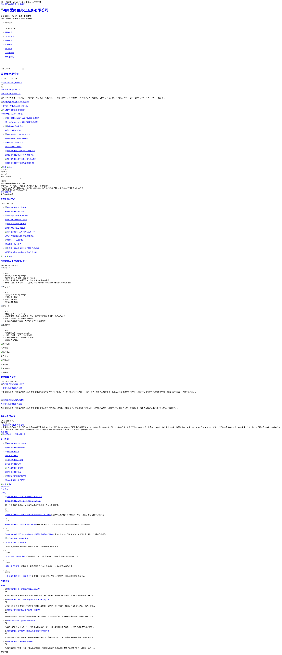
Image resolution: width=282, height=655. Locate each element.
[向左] (3, 167)
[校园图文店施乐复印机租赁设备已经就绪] (22, 248)
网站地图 (4, 4)
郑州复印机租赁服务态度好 (11, 404)
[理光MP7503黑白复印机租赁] (13, 110)
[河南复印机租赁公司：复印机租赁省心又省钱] (23, 497)
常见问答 (5, 581)
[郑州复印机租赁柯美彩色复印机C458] (20, 159)
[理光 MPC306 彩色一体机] (11, 83)
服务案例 (8, 40)
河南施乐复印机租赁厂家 (15, 480)
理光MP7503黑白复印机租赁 (12, 114)
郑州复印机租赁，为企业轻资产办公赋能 (21, 524)
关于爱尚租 (9, 53)
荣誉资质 (8, 45)
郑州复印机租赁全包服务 (15, 448)
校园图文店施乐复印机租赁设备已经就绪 (21, 252)
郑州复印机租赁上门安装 (15, 211)
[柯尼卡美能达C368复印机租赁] (17, 134)
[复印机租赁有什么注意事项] (16, 538)
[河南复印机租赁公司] (14, 460)
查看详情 (4, 432)
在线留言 (12, 4)
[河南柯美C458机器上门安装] (17, 216)
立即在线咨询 (6, 192)
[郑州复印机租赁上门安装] (15, 207)
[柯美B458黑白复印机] (14, 143)
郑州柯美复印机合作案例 (15, 228)
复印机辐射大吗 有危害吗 (15, 556)
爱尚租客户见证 (8, 377)
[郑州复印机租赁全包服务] (15, 443)
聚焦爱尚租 (5, 487)
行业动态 (4, 489)
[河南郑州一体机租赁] (14, 240)
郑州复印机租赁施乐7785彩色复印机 (19, 155)
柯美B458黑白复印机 (13, 147)
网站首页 (8, 32)
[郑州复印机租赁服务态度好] (12, 400)
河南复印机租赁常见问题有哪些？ (20, 641)
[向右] (9, 167)
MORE (3, 493)
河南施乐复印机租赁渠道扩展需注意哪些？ (24, 610)
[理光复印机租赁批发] (14, 468)
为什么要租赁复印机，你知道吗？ (18, 576)
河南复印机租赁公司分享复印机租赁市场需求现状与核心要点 (29, 534)
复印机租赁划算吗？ (13, 566)
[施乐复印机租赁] (12, 452)
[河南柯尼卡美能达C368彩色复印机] (15, 102)
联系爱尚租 (9, 57)
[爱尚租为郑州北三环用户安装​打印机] (20, 232)
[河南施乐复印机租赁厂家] (15, 476)
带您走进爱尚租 (8, 416)
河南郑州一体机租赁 (13, 244)
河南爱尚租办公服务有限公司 (12, 425)
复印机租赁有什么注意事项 (15, 542)
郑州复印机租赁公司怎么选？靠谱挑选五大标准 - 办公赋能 (28, 515)
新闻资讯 (8, 49)
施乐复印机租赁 (11, 456)
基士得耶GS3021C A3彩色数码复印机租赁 (21, 122)
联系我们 (21, 4)
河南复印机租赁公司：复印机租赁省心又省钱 (23, 501)
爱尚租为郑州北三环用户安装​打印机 (19, 236)
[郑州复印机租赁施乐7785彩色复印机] (20, 151)
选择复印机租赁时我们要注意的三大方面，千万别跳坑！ (29, 600)
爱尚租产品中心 (10, 73)
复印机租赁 (9, 36)
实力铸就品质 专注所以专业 (14, 261)
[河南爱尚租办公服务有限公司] (24, 10)
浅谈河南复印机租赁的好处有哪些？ (21, 620)
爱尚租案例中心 (8, 199)
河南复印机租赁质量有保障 (11, 388)
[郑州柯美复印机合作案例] (15, 224)
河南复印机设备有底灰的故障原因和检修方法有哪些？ (28, 631)
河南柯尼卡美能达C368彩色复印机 (14, 106)
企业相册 (5, 439)
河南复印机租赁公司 (13, 464)
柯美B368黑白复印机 (13, 130)
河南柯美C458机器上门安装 (16, 220)
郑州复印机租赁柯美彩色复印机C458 (19, 163)
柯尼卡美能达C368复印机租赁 (17, 138)
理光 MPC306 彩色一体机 (10, 90)
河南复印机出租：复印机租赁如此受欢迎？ (24, 589)
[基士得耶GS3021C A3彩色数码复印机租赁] (22, 118)
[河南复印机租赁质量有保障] (12, 384)
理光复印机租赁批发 (13, 472)
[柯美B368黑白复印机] (14, 126)
